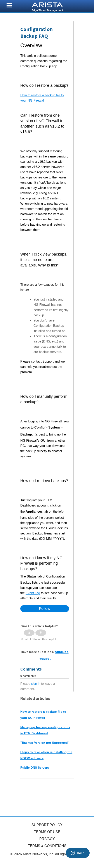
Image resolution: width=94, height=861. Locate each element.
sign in (35, 683)
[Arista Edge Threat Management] (47, 6)
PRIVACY (47, 839)
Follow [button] (44, 608)
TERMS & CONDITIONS (47, 846)
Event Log (33, 593)
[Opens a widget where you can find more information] (78, 853)
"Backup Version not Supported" (44, 742)
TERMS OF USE (47, 832)
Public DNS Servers (34, 767)
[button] (29, 632)
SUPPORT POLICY (47, 825)
